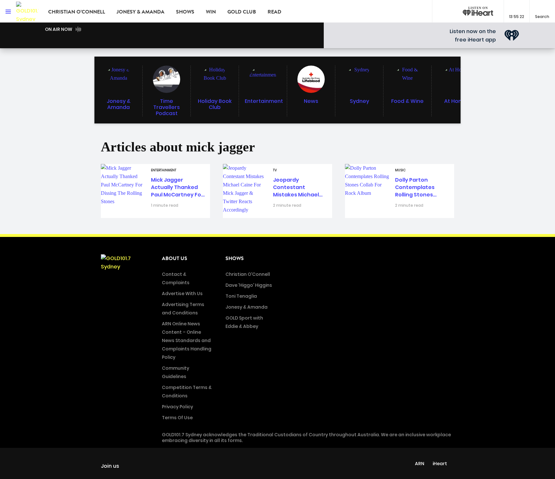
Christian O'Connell (247, 274)
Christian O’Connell (76, 12)
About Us (174, 258)
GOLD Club (241, 12)
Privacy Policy (177, 406)
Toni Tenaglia (241, 296)
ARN (419, 463)
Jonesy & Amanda (140, 12)
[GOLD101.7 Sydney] (27, 11)
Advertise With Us (182, 293)
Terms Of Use (177, 417)
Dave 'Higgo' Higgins (248, 285)
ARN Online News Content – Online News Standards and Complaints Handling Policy (186, 340)
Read (274, 12)
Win (211, 12)
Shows (185, 12)
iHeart (440, 463)
